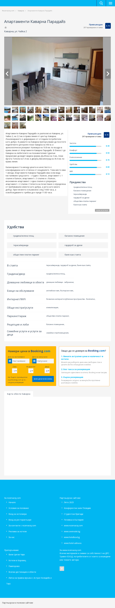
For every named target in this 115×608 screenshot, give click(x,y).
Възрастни (31, 367)
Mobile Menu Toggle (110, 3)
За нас (12, 537)
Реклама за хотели (18, 531)
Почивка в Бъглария (73, 519)
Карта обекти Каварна (18, 394)
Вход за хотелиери (18, 514)
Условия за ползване (19, 508)
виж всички (102, 210)
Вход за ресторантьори (20, 519)
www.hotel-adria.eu (72, 543)
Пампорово (14, 566)
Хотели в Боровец (17, 560)
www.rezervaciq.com (73, 525)
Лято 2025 (69, 502)
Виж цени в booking (43, 379)
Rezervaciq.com (8, 11)
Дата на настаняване (16, 357)
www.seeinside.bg (72, 531)
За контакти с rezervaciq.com (22, 525)
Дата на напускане (39, 357)
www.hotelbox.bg (72, 537)
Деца (47, 367)
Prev (7, 74)
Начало (12, 502)
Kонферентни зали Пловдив (77, 508)
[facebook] (62, 568)
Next (108, 74)
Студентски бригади (73, 514)
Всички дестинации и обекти (22, 572)
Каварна (21, 11)
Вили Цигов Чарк (17, 554)
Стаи (15, 367)
